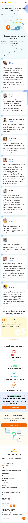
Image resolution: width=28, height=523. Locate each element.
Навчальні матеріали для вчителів (11, 458)
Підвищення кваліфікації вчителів (11, 470)
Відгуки (4, 480)
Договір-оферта (6, 490)
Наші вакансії (5, 473)
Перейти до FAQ (14, 425)
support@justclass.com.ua (9, 501)
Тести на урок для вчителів (10, 461)
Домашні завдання (8, 468)
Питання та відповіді (8, 478)
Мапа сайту (5, 494)
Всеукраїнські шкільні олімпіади (11, 492)
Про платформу (6, 475)
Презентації (5, 485)
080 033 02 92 (6, 498)
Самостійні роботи (8, 463)
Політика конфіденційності (9, 487)
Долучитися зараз (14, 407)
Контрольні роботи (8, 465)
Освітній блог (6, 483)
